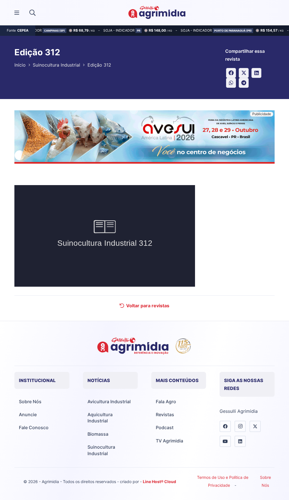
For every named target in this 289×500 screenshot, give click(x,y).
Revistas (165, 414)
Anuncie (28, 414)
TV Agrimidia (169, 441)
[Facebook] (225, 426)
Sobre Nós (30, 401)
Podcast (165, 427)
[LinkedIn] (240, 441)
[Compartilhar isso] (231, 73)
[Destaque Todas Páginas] (144, 137)
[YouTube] (225, 441)
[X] (255, 426)
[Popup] (16, 13)
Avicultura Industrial (109, 401)
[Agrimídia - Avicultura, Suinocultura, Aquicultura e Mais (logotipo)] (156, 12)
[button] (32, 13)
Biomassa (97, 434)
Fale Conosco (34, 427)
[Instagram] (240, 426)
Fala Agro (166, 401)
